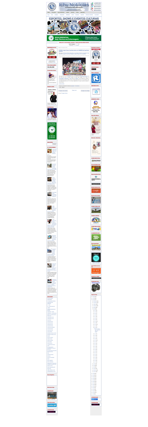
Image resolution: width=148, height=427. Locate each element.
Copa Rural (85, 53)
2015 (93, 386)
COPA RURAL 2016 (50, 317)
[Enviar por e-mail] (59, 87)
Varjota (76, 78)
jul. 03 (95, 358)
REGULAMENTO (50, 360)
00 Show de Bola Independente (68, 53)
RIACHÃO (77, 14)
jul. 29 (95, 313)
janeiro (94, 371)
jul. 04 (95, 357)
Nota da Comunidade (50, 357)
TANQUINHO (62, 14)
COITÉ (72, 14)
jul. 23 (95, 322)
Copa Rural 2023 (50, 328)
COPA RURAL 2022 (50, 318)
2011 (93, 392)
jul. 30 (95, 311)
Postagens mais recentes (63, 90)
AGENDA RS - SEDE (50, 311)
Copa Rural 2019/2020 (51, 327)
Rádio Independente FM (51, 367)
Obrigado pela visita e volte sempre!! (54, 417)
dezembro (95, 301)
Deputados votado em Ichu (51, 334)
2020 (93, 378)
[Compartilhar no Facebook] (62, 87)
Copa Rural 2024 (50, 330)
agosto (94, 307)
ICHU (52, 14)
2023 (93, 373)
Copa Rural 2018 (50, 325)
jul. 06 (95, 354)
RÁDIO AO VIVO (49, 365)
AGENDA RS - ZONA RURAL (51, 313)
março (94, 368)
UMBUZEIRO (82, 12)
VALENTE (82, 14)
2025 (93, 298)
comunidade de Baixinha (63, 78)
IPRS (48, 353)
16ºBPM (48, 307)
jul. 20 (95, 327)
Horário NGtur (49, 341)
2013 (93, 389)
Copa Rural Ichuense (84, 76)
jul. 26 (95, 318)
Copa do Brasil (49, 331)
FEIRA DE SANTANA (89, 14)
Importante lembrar (50, 354)
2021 (93, 376)
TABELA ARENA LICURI (51, 370)
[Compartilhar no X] (61, 87)
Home (48, 14)
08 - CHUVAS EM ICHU (51, 306)
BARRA (67, 12)
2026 (93, 296)
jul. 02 (95, 360)
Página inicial (74, 90)
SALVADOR (97, 14)
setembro (94, 305)
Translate (77, 45)
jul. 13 (95, 343)
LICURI (77, 12)
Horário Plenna (49, 343)
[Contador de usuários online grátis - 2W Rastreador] (95, 405)
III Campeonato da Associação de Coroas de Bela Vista (51, 348)
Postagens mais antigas (85, 90)
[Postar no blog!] (60, 87)
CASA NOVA (54, 12)
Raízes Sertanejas (50, 361)
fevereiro (94, 370)
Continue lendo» (61, 83)
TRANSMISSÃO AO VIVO (51, 371)
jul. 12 (95, 344)
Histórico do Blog (50, 340)
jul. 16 (95, 338)
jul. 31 (95, 310)
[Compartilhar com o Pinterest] (63, 87)
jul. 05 (95, 355)
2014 (93, 387)
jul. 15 (95, 340)
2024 (93, 299)
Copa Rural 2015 (50, 324)
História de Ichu (49, 338)
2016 (93, 384)
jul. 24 (95, 321)
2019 (93, 379)
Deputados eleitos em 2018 (51, 333)
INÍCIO (49, 12)
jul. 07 (95, 352)
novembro (95, 302)
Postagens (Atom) (64, 93)
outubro (94, 304)
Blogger (54, 62)
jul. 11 (95, 346)
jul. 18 (95, 335)
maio (94, 365)
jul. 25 (95, 319)
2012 (93, 390)
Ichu (71, 78)
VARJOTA (72, 12)
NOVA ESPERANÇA (61, 12)
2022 (93, 375)
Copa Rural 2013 (50, 321)
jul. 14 (95, 341)
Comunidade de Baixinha (78, 53)
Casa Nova (69, 76)
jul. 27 (95, 316)
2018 (93, 381)
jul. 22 (95, 324)
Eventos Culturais (50, 337)
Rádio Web (49, 368)
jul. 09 (95, 349)
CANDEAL (56, 14)
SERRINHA (68, 14)
